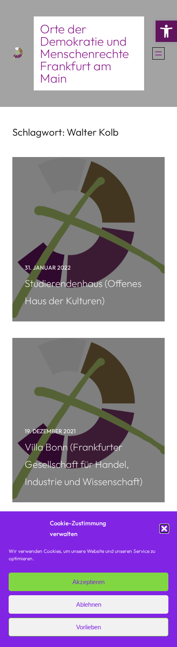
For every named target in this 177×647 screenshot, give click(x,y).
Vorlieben (88, 627)
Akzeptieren (88, 581)
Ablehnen (88, 604)
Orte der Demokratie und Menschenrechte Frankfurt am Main (84, 53)
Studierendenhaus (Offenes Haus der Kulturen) (83, 292)
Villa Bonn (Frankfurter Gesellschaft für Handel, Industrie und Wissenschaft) (83, 464)
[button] (166, 31)
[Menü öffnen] (158, 53)
